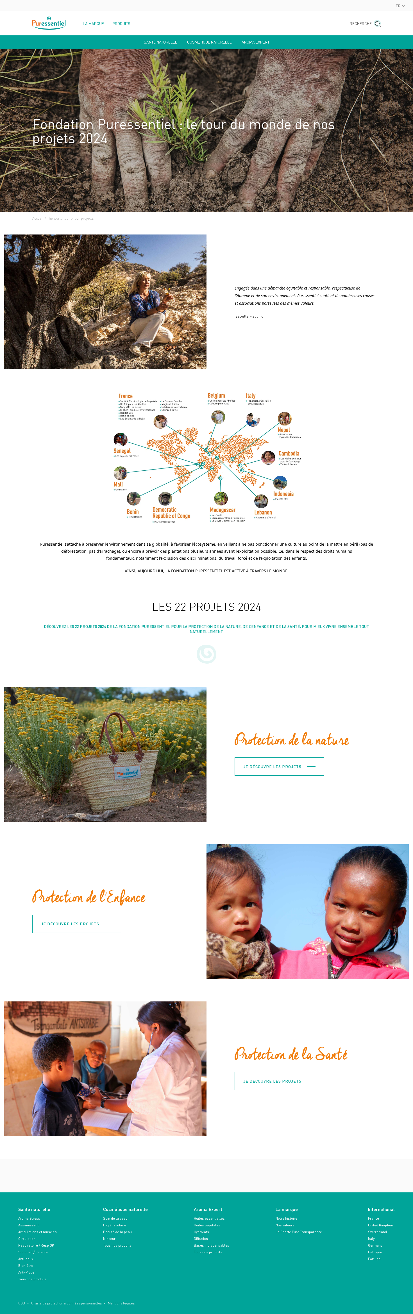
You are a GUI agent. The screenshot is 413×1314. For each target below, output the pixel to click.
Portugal (375, 1259)
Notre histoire (286, 1218)
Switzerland (377, 1232)
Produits (121, 23)
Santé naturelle (160, 42)
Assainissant (28, 1225)
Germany (375, 1245)
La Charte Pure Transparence (299, 1232)
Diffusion (201, 1238)
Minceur (109, 1238)
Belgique (375, 1252)
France (373, 1218)
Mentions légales (121, 1303)
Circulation (26, 1238)
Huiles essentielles (209, 1218)
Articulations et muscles (37, 1232)
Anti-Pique (26, 1272)
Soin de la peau (115, 1218)
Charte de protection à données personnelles (66, 1303)
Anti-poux (25, 1259)
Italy (371, 1238)
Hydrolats (201, 1232)
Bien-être (25, 1265)
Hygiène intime (114, 1225)
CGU (21, 1303)
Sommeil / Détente (33, 1252)
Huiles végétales (207, 1225)
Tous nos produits (32, 1279)
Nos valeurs (285, 1225)
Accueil (38, 218)
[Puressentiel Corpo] (49, 23)
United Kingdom (380, 1225)
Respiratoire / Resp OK (36, 1245)
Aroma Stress (29, 1218)
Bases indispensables (211, 1245)
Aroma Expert (255, 42)
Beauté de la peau (117, 1232)
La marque (93, 23)
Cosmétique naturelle (209, 42)
